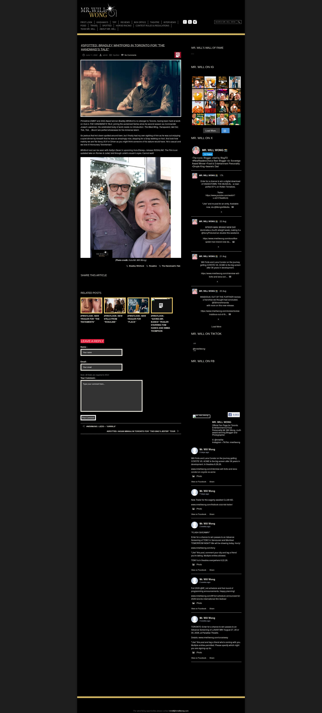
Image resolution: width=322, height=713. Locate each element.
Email (83, 361)
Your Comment (88, 377)
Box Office (140, 22)
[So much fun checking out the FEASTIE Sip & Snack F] (210, 95)
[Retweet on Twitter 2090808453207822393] (207, 282)
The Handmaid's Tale (171, 266)
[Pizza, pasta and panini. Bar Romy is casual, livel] (198, 107)
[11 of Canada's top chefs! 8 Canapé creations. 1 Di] (222, 119)
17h (221, 175)
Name (83, 346)
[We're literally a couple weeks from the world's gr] (222, 82)
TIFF (114, 22)
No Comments (130, 55)
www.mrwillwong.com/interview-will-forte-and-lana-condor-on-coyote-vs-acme (214, 470)
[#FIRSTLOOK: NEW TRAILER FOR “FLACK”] (137, 305)
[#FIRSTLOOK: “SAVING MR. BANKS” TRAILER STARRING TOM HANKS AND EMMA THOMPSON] (161, 305)
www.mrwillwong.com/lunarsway (213, 637)
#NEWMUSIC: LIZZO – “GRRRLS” (101, 426)
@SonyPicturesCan (210, 232)
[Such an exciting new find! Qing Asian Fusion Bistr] (222, 107)
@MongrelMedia (221, 206)
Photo (199, 476)
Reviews (125, 22)
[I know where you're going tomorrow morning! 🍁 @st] (198, 82)
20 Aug (223, 290)
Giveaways (102, 22)
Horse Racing (123, 26)
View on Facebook (198, 481)
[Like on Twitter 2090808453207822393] (213, 282)
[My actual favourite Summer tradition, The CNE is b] (222, 95)
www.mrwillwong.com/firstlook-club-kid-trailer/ (212, 504)
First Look (86, 22)
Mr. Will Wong (207, 449)
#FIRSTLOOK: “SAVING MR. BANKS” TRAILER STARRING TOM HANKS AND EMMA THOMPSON (160, 323)
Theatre (154, 22)
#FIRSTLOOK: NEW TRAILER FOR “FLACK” (136, 318)
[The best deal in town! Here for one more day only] (235, 119)
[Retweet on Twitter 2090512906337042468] (207, 319)
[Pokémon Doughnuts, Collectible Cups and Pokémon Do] (198, 119)
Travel (94, 26)
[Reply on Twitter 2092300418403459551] (201, 212)
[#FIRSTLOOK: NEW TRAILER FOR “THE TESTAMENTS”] (90, 305)
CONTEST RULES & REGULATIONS (152, 26)
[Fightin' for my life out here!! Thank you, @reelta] (235, 82)
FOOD (83, 26)
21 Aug (223, 256)
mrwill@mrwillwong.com (179, 710)
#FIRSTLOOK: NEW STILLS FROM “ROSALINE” (113, 318)
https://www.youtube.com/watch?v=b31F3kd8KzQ (220, 196)
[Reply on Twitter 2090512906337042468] (201, 319)
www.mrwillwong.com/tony (203, 547)
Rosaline (153, 266)
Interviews (170, 22)
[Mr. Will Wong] (201, 416)
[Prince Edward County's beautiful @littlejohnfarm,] (210, 119)
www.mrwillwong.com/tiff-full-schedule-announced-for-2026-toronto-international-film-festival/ (215, 597)
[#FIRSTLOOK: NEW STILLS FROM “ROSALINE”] (114, 305)
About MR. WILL (108, 29)
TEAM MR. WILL (87, 29)
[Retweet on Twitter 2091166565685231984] (207, 247)
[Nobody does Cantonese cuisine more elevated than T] (235, 107)
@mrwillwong (199, 348)
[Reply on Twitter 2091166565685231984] (201, 247)
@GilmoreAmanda (220, 302)
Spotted (107, 26)
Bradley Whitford (136, 266)
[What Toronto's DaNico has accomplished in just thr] (198, 95)
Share (211, 481)
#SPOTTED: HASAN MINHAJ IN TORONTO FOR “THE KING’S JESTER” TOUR (141, 431)
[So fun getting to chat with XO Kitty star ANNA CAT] (235, 95)
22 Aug (223, 221)
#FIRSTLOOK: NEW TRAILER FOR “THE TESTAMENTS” (89, 318)
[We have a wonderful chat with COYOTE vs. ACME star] (210, 107)
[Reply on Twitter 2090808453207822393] (201, 282)
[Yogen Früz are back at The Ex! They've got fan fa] (210, 82)
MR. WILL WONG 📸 (208, 175)
